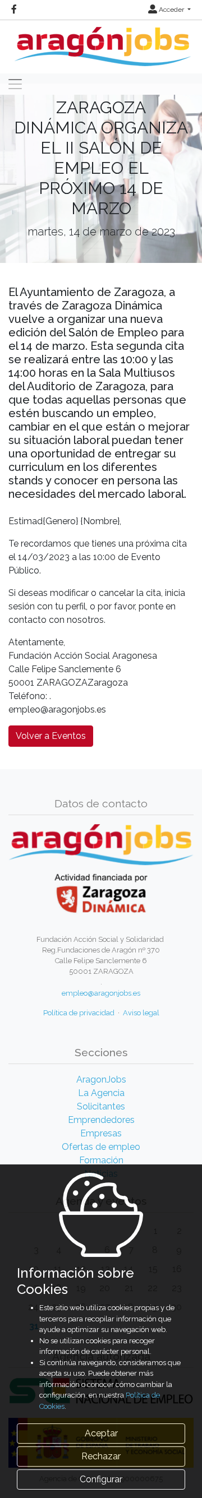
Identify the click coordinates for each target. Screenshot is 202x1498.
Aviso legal (141, 1013)
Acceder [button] (171, 9)
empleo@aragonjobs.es (101, 993)
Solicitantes (101, 1106)
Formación (101, 1160)
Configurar (101, 1479)
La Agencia (101, 1093)
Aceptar (101, 1433)
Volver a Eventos (51, 735)
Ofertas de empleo (101, 1146)
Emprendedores (101, 1120)
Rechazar (101, 1456)
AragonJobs (101, 1079)
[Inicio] (101, 42)
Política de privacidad (78, 1013)
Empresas (101, 1133)
